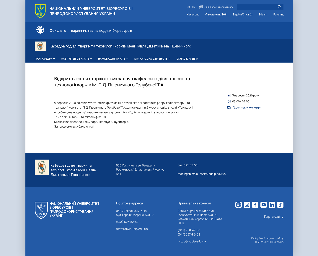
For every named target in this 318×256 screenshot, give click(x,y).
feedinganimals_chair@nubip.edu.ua (202, 174)
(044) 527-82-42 (127, 222)
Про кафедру (43, 58)
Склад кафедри (187, 58)
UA (188, 7)
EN (193, 7)
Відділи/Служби (242, 14)
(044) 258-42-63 (189, 230)
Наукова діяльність (111, 58)
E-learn (263, 14)
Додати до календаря (247, 107)
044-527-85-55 (188, 165)
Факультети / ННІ (215, 14)
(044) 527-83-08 (189, 234)
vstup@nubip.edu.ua (192, 241)
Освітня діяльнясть (75, 58)
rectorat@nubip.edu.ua (132, 229)
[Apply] (279, 7)
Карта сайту (273, 216)
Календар (193, 14)
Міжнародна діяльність (151, 58)
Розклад (278, 14)
